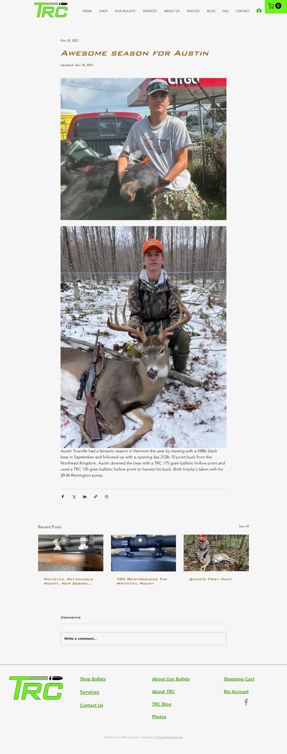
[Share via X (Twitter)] (74, 496)
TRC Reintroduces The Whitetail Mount (141, 581)
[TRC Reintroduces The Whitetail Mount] (143, 553)
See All (244, 526)
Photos (159, 716)
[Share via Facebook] (63, 496)
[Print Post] (106, 496)
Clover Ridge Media (170, 737)
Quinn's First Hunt (210, 579)
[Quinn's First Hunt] (216, 553)
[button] (275, 6)
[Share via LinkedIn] (85, 496)
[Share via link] (95, 496)
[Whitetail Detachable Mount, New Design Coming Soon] (70, 553)
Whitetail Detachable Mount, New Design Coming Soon (68, 581)
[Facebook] (246, 702)
